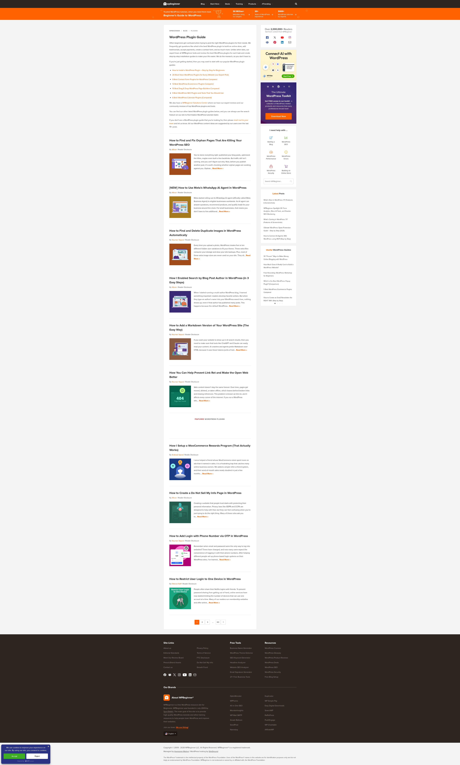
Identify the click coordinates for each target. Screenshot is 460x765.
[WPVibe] (278, 65)
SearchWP (269, 710)
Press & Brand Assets (172, 662)
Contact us (168, 667)
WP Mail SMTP (236, 715)
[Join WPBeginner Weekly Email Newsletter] (290, 42)
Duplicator (269, 696)
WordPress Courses (273, 648)
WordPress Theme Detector (241, 653)
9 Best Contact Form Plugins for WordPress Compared (194, 79)
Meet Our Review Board (174, 657)
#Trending (266, 4)
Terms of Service (204, 653)
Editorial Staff (176, 584)
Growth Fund (202, 667)
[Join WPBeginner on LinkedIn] (282, 42)
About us (167, 648)
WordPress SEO (271, 667)
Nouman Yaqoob (178, 240)
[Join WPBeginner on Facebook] (267, 37)
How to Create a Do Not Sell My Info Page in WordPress (205, 493)
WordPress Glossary (273, 653)
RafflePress (269, 715)
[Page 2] (277, 303)
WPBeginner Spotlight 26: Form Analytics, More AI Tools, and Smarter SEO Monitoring (277, 211)
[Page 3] (280, 303)
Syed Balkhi (168, 711)
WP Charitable (271, 724)
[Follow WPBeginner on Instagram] (290, 37)
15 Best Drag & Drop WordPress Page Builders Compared (195, 88)
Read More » (217, 168)
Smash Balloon (236, 720)
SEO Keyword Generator (240, 657)
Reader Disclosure (185, 149)
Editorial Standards (171, 653)
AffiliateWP (269, 729)
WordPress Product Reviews (276, 657)
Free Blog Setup (271, 677)
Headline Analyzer (237, 662)
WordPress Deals (272, 662)
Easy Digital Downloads (274, 705)
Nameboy (234, 729)
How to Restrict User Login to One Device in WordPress (205, 579)
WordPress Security (273, 672)
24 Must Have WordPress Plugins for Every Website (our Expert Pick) (200, 74)
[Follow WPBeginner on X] (275, 37)
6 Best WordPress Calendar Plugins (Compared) (192, 97)
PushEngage (270, 720)
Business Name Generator (241, 648)
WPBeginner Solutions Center (194, 102)
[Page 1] (275, 303)
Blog (203, 4)
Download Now (278, 116)
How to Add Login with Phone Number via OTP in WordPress (208, 536)
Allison (174, 149)
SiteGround (213, 751)
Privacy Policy (202, 648)
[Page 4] (282, 303)
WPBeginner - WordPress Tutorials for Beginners (171, 3)
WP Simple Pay (271, 700)
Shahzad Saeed (177, 455)
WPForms (234, 700)
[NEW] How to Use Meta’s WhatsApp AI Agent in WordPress (207, 188)
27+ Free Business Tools (240, 677)
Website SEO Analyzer (239, 667)
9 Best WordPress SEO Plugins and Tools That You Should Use (198, 93)
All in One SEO (236, 705)
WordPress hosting (198, 751)
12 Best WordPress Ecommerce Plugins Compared (193, 84)
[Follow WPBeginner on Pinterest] (275, 42)
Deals (227, 4)
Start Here (214, 4)
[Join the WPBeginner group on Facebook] (267, 42)
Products (252, 4)
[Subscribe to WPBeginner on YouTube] (282, 37)
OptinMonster (236, 696)
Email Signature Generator (241, 672)
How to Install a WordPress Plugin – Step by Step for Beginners (198, 70)
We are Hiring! (182, 727)
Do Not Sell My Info (205, 662)
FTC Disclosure (203, 657)
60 (218, 622)
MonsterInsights (236, 710)
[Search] (296, 3)
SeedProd (234, 724)
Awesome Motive (181, 751)
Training (239, 4)
